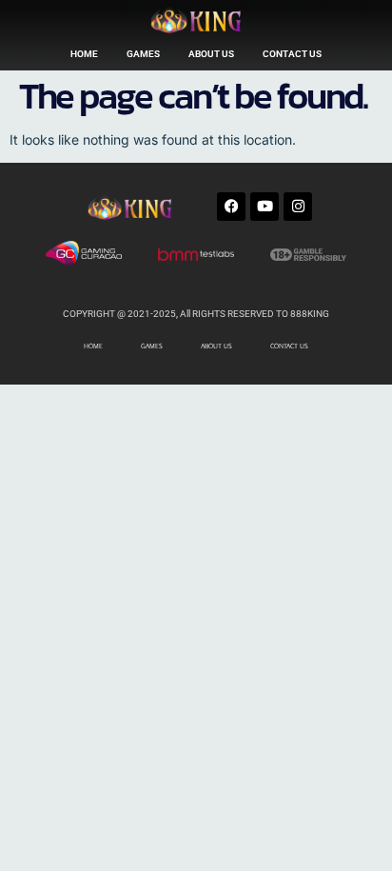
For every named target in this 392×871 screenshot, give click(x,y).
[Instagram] (298, 206)
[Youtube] (264, 206)
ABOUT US (211, 54)
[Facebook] (231, 206)
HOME (84, 54)
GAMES (143, 54)
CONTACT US (292, 54)
